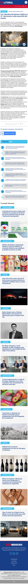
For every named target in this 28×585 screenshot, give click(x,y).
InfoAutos (5, 274)
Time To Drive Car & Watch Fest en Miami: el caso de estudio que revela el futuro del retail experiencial (15, 196)
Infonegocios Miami (7, 207)
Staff (14, 565)
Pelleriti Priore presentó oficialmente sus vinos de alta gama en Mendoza (15, 185)
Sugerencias (14, 559)
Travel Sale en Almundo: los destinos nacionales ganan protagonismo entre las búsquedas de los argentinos (15, 180)
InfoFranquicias (6, 409)
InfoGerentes (6, 308)
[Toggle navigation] (26, 6)
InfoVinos (5, 443)
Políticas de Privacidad (13, 573)
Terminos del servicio (16, 578)
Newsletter (14, 563)
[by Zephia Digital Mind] (14, 581)
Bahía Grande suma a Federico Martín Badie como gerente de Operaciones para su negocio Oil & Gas (15, 163)
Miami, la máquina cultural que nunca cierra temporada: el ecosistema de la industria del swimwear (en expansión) (15, 191)
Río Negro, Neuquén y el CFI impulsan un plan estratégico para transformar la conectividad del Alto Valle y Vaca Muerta (15, 169)
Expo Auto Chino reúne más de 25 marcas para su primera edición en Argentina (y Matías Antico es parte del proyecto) (15, 158)
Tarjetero (14, 561)
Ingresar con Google (9, 133)
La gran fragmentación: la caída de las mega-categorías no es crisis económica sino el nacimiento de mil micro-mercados (15, 174)
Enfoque (4, 11)
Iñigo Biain (18, 575)
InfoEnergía (5, 342)
